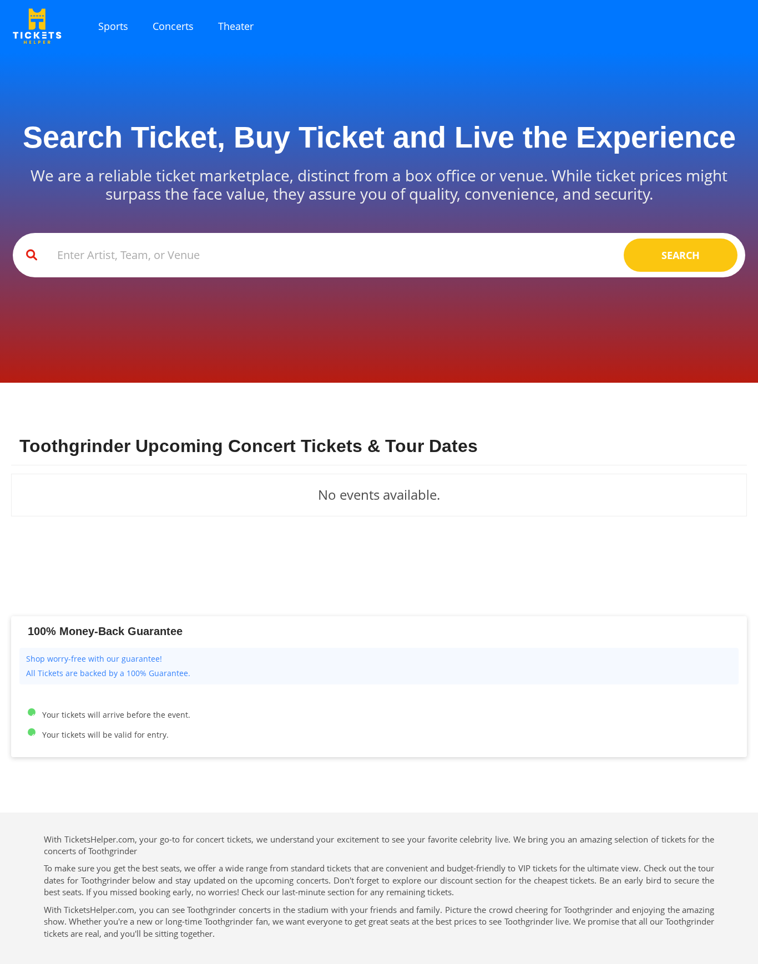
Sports (113, 26)
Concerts (173, 26)
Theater (236, 26)
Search (680, 255)
